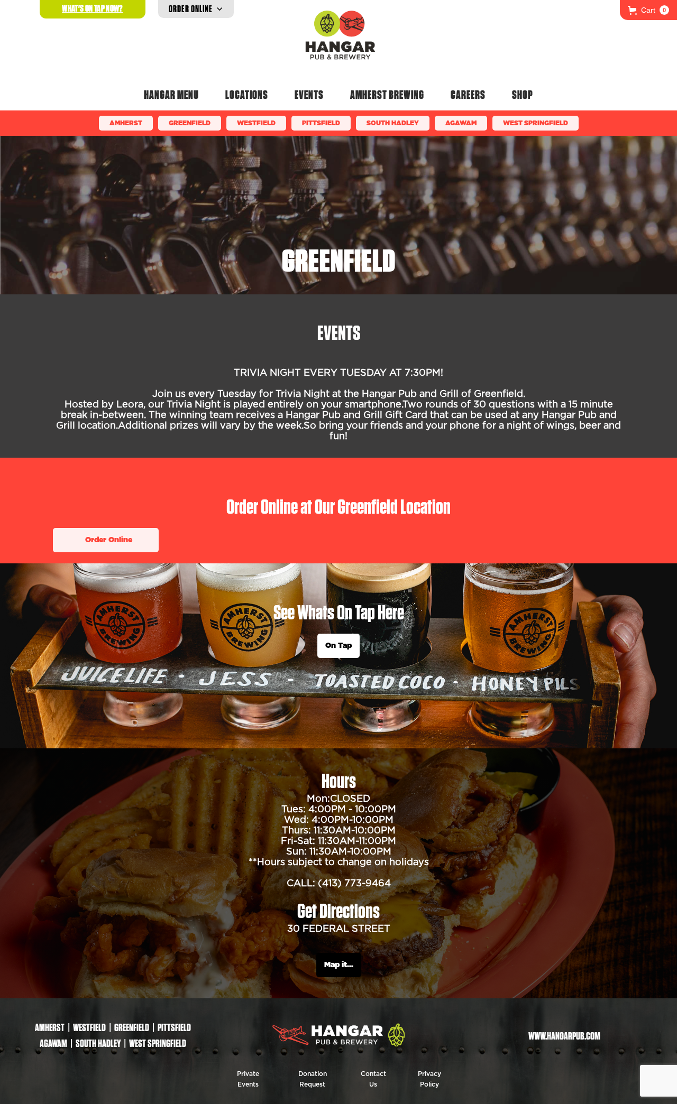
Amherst (125, 123)
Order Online (108, 540)
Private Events (248, 1079)
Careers (468, 94)
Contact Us (373, 1079)
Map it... (338, 965)
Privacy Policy (429, 1079)
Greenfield (190, 123)
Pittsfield (321, 123)
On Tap (338, 646)
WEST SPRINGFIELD (535, 123)
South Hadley (393, 123)
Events (309, 94)
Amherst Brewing (387, 94)
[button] (648, 10)
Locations (246, 94)
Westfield (256, 123)
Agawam (461, 123)
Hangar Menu (171, 94)
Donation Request (312, 1079)
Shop (522, 94)
